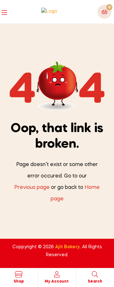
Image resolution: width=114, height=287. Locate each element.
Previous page (32, 187)
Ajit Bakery (67, 247)
